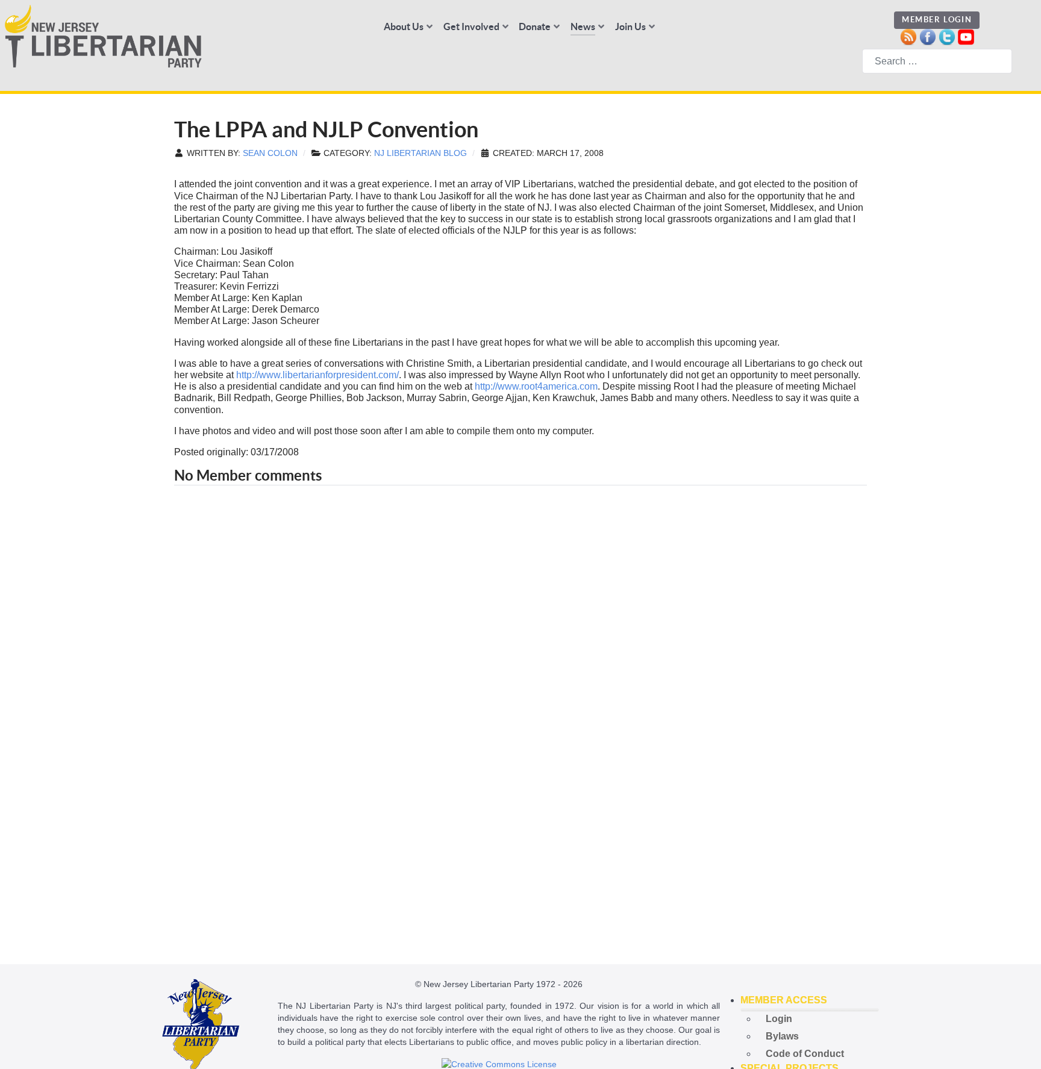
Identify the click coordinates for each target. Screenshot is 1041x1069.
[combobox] (937, 61)
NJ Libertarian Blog (420, 153)
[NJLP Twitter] (947, 36)
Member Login (937, 19)
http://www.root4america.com (536, 386)
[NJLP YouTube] (966, 36)
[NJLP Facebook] (927, 36)
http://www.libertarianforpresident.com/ (317, 375)
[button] (809, 1000)
